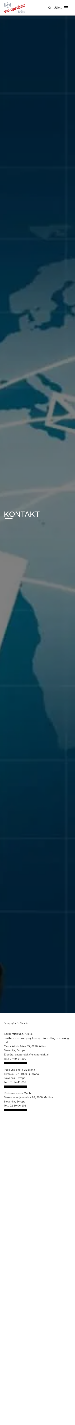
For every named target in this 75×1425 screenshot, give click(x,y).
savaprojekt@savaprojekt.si (32, 1054)
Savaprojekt (10, 1023)
